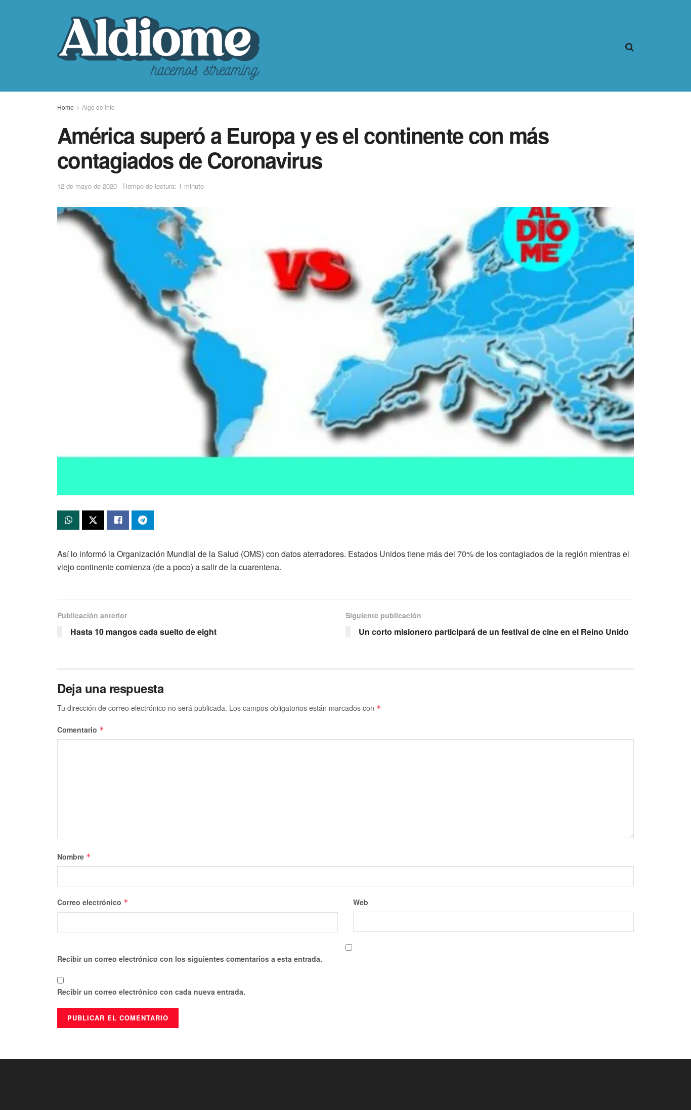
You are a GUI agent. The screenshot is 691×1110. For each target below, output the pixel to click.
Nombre (74, 856)
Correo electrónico (92, 902)
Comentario (80, 729)
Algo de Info (98, 107)
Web (360, 902)
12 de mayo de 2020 (87, 186)
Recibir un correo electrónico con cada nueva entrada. (151, 992)
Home (65, 107)
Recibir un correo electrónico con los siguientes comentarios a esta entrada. (189, 959)
